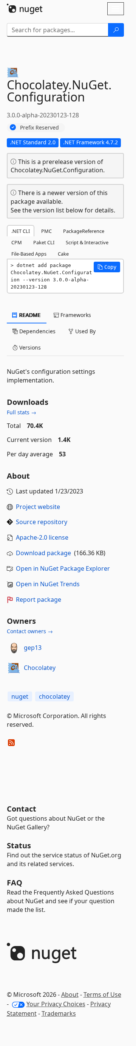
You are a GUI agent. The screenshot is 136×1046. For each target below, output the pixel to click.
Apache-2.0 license (42, 537)
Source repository (41, 522)
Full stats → (21, 412)
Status (19, 845)
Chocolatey (40, 668)
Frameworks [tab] (75, 314)
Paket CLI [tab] (43, 242)
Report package (38, 599)
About (70, 994)
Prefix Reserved (39, 127)
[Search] (116, 30)
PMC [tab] (46, 231)
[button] (107, 267)
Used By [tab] (85, 331)
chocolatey (54, 696)
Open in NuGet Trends (48, 584)
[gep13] (14, 648)
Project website (38, 507)
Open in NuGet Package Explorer (63, 568)
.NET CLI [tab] (20, 231)
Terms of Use (102, 994)
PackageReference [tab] (83, 231)
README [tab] (29, 314)
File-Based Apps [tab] (28, 253)
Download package (43, 553)
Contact (21, 809)
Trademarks (59, 1013)
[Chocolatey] (14, 668)
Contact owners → (30, 631)
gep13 (33, 647)
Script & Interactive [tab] (87, 242)
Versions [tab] (29, 347)
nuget (19, 696)
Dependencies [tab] (37, 331)
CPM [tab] (16, 242)
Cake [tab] (63, 253)
